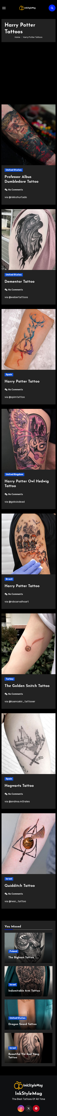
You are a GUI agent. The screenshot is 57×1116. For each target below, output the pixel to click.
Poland (13, 951)
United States (14, 170)
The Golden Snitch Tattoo (27, 686)
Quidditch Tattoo (20, 886)
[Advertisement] (28, 74)
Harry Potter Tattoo (22, 381)
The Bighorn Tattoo (21, 957)
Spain (9, 374)
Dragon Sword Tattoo (22, 1024)
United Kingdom (14, 474)
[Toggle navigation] (4, 8)
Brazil (9, 579)
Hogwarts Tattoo (19, 786)
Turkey (9, 679)
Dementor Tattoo (20, 282)
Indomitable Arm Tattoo (24, 991)
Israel (9, 879)
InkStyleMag (28, 1093)
